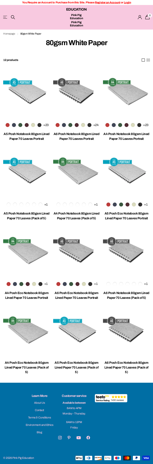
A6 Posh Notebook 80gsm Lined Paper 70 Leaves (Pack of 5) (126, 295)
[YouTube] (78, 437)
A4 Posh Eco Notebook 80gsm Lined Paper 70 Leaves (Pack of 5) (27, 367)
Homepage (9, 33)
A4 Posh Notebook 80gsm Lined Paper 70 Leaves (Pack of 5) (77, 216)
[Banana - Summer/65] (27, 204)
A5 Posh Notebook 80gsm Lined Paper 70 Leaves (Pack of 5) (27, 216)
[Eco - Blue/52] (114, 204)
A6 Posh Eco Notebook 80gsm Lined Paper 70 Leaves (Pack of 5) (126, 367)
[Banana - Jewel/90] (40, 204)
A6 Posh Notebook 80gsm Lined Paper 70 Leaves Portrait (77, 136)
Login (127, 2)
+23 (46, 125)
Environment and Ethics (39, 424)
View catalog (5, 17)
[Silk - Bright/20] (21, 204)
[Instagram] (60, 437)
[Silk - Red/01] (7, 125)
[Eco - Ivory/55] (133, 204)
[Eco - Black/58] (140, 204)
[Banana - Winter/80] (34, 204)
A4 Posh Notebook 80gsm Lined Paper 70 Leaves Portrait (126, 136)
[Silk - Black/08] (39, 125)
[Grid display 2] (148, 60)
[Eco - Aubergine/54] (127, 204)
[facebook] (88, 437)
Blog (39, 432)
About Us (39, 402)
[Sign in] (140, 17)
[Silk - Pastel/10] (15, 204)
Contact (39, 410)
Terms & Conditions (39, 417)
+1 (46, 204)
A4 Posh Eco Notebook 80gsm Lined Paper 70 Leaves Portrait (27, 295)
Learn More (39, 395)
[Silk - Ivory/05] (33, 125)
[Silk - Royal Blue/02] (14, 125)
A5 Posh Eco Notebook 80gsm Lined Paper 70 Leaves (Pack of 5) (77, 367)
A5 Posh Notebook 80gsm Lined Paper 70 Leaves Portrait (27, 136)
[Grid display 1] (143, 60)
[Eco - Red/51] (108, 204)
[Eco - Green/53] (121, 204)
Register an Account (107, 2)
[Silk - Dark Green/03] (20, 125)
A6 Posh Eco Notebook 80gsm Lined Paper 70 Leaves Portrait (76, 295)
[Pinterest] (69, 437)
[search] (13, 17)
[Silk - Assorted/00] (8, 204)
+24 (96, 125)
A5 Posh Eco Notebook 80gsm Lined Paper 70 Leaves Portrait (126, 216)
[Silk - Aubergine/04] (26, 125)
